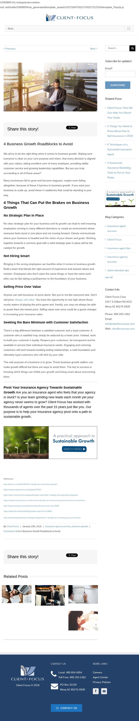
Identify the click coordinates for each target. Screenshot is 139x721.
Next (92, 48)
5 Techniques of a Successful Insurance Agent (119, 149)
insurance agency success (58, 526)
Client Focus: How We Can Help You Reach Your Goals (120, 112)
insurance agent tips (118, 248)
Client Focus (13, 526)
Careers (97, 672)
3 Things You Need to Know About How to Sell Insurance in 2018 (120, 131)
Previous (10, 48)
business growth (80, 526)
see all (109, 277)
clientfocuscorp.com (123, 328)
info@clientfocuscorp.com (120, 323)
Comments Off (11, 531)
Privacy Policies (102, 682)
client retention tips (118, 270)
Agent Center (100, 677)
